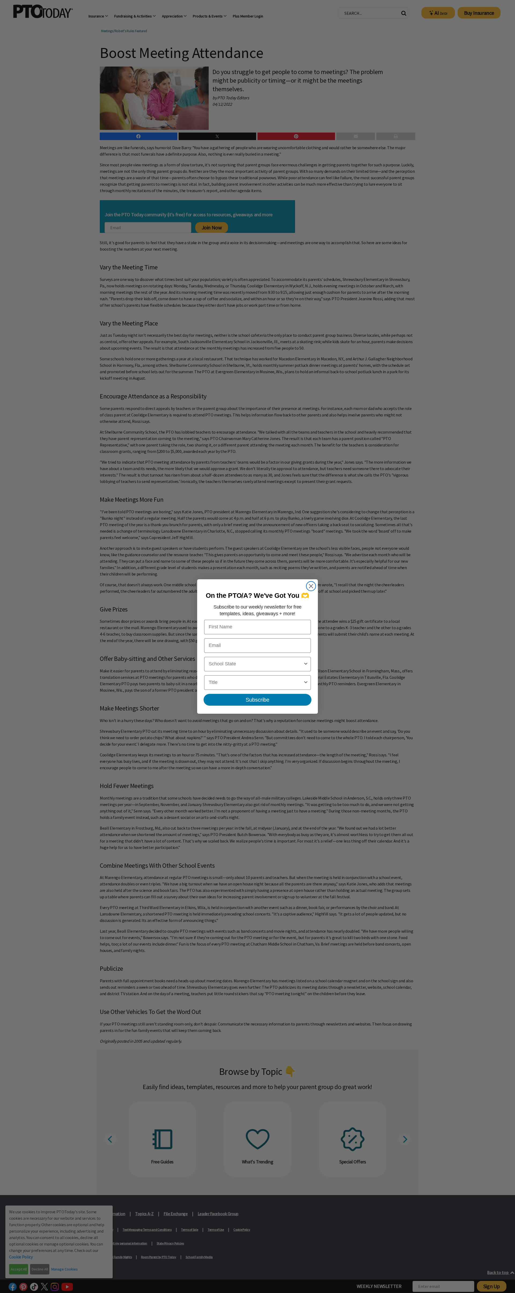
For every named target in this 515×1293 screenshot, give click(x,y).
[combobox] (256, 664)
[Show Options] (305, 664)
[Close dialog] (311, 586)
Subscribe (257, 700)
